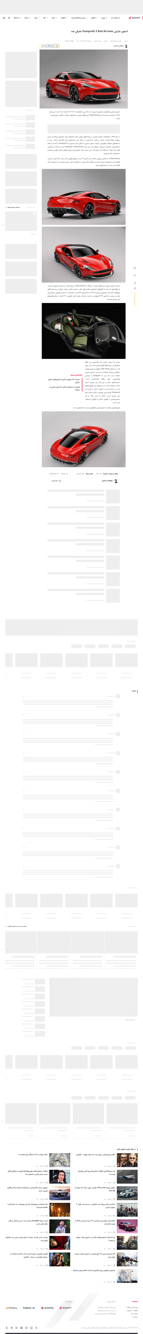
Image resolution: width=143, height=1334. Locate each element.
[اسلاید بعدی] (2, 225)
